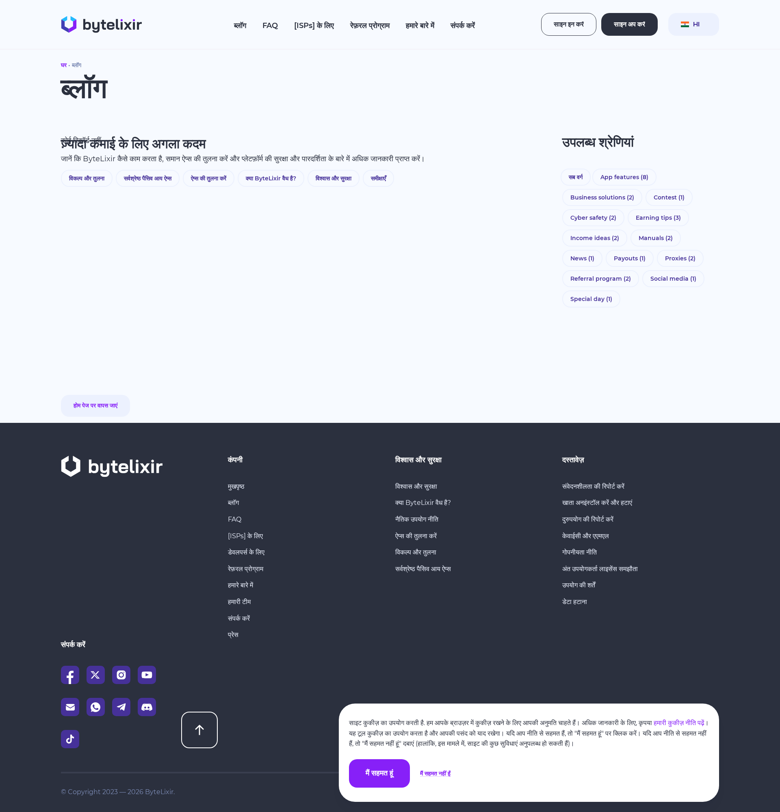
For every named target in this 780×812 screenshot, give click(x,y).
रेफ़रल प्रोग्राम (370, 25)
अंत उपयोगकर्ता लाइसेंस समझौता (600, 569)
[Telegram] (121, 707)
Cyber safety (593, 217)
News (582, 258)
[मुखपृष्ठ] (101, 24)
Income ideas (594, 238)
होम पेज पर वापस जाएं (95, 406)
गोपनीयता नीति (579, 552)
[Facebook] (70, 675)
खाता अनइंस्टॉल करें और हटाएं (597, 503)
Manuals (656, 238)
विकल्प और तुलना (86, 178)
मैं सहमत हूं (379, 773)
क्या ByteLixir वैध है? (271, 178)
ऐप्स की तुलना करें (208, 178)
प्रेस (233, 635)
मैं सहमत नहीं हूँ (435, 774)
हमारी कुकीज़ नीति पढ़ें (679, 723)
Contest (669, 197)
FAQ (270, 25)
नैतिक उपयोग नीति (416, 519)
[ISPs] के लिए (314, 25)
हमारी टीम (239, 602)
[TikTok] (70, 739)
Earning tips (658, 217)
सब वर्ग (576, 177)
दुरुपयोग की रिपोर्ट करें (587, 519)
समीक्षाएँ (378, 178)
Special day (591, 299)
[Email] (70, 707)
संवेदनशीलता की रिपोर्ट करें (593, 486)
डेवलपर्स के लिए (246, 552)
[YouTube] (147, 675)
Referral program (600, 278)
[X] (96, 675)
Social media (673, 278)
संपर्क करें (463, 25)
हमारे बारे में (420, 25)
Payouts (630, 258)
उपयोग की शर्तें (578, 585)
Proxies (680, 258)
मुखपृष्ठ (236, 486)
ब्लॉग (240, 25)
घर (64, 65)
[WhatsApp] (96, 707)
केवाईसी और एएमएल (585, 536)
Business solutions (602, 197)
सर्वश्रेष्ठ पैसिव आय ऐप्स (147, 178)
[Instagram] (121, 675)
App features (624, 177)
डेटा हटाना (574, 602)
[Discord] (147, 707)
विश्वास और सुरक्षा (333, 178)
